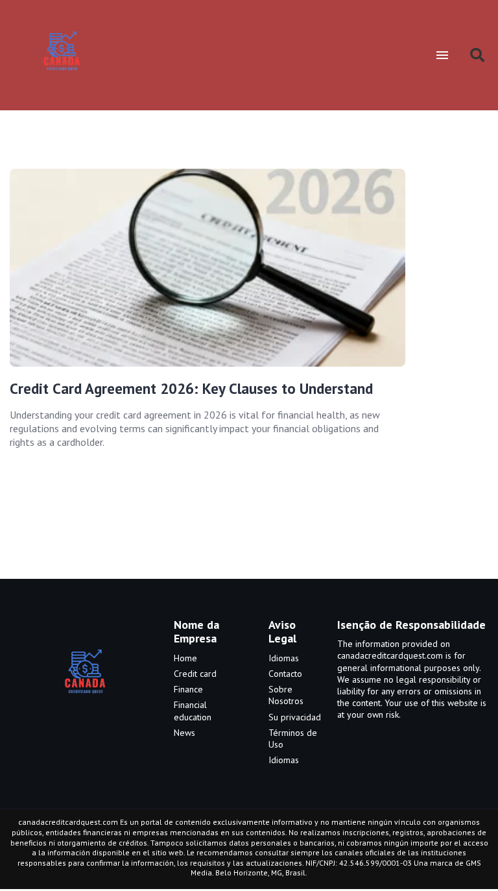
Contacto (285, 673)
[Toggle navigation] (442, 55)
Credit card (195, 673)
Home (185, 658)
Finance (188, 689)
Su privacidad (294, 717)
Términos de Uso (292, 738)
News (184, 732)
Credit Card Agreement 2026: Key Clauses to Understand (191, 388)
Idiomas (283, 658)
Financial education (192, 710)
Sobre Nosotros (285, 695)
